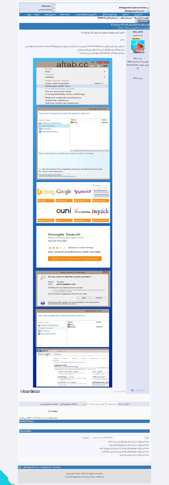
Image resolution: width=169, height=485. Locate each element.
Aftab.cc (100, 477)
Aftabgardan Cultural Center (133, 8)
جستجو (126, 14)
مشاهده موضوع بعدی (49, 404)
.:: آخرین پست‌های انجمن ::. (85, 14)
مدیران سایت (49, 14)
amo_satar (138, 32)
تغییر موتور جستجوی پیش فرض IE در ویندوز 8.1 (130, 24)
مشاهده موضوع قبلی (68, 404)
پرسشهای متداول (109, 14)
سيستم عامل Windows (108, 18)
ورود (29, 14)
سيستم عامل (126, 18)
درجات (36, 14)
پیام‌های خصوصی (45, 9)
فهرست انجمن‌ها (141, 18)
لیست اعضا (65, 14)
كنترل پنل (138, 14)
